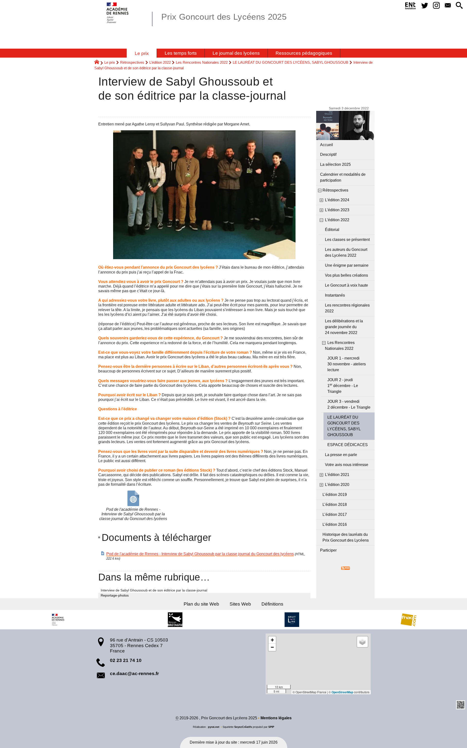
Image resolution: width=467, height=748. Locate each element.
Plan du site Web (201, 604)
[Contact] (447, 5)
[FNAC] (408, 619)
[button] (459, 5)
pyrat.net (213, 726)
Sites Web (240, 604)
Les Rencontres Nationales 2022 (202, 62)
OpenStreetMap (342, 692)
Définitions (272, 604)
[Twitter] (425, 5)
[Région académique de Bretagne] (58, 619)
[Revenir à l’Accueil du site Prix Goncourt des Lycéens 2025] (117, 13)
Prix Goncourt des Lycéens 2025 (224, 16)
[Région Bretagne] (175, 619)
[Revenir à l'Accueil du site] (98, 62)
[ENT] (410, 6)
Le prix (109, 62)
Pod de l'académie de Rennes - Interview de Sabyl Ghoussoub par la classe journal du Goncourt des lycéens (200, 554)
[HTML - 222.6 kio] (133, 498)
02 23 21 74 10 (126, 660)
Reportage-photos (115, 595)
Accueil (326, 145)
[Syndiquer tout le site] (345, 568)
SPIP (271, 726)
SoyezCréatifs (243, 726)
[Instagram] (436, 5)
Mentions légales (276, 718)
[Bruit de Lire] (292, 619)
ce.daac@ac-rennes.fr (134, 673)
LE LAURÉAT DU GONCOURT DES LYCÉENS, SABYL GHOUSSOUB (290, 62)
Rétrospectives (132, 62)
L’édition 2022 (160, 62)
